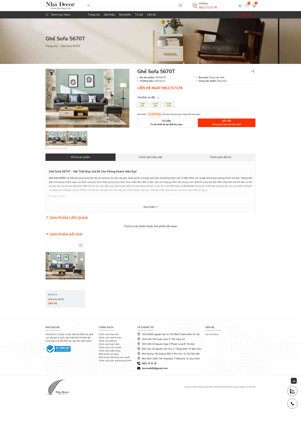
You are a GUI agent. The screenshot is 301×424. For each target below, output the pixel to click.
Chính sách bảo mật (108, 334)
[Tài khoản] (239, 6)
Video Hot (245, 14)
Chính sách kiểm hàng (109, 350)
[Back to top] (294, 381)
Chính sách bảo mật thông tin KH (115, 360)
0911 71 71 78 (208, 7)
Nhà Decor (53, 294)
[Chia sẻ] (253, 71)
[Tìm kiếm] (180, 5)
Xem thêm (149, 207)
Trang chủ (94, 14)
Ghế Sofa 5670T (56, 299)
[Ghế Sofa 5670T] (87, 98)
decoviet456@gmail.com (155, 368)
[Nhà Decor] (64, 6)
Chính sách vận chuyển (110, 347)
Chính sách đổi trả (108, 340)
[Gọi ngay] (195, 5)
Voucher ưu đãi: (146, 97)
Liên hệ (151, 14)
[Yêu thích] (80, 245)
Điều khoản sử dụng (108, 354)
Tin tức (139, 14)
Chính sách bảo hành (109, 344)
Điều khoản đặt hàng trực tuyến (114, 357)
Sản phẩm (125, 14)
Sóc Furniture (212, 334)
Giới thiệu (109, 14)
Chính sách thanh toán (110, 337)
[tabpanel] (65, 274)
